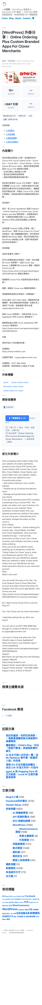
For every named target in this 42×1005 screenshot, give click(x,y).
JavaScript (35, 899)
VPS (10, 905)
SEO (35, 902)
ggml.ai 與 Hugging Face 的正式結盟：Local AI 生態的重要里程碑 (22, 774)
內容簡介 (10, 130)
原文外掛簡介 (12, 142)
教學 (28, 913)
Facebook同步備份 (16, 800)
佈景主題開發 (26, 835)
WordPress (19, 824)
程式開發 (17, 848)
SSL (37, 902)
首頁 (4, 61)
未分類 (9, 876)
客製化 (8, 913)
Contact (26, 18)
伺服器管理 (19, 844)
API (3, 896)
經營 (27, 916)
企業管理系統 (21, 909)
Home (5, 18)
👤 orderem (8, 407)
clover (5, 382)
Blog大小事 (12, 797)
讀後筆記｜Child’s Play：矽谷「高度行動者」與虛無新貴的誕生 (22, 748)
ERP (23, 896)
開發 (8, 919)
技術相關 (11, 808)
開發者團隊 (11, 138)
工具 (11, 913)
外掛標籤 (10, 134)
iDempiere (28, 899)
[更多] (33, 18)
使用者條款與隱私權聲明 (16, 932)
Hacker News (13, 804)
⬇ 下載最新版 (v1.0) (17, 418)
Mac (7, 902)
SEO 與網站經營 (21, 820)
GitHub (4, 932)
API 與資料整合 (21, 816)
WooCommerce (21, 905)
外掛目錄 (11, 61)
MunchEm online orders (13, 386)
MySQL (11, 902)
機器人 (15, 916)
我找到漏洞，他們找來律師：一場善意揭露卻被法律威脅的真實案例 (22, 738)
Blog (11, 18)
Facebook (30, 896)
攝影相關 (11, 864)
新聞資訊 (11, 868)
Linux (3, 902)
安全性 (4, 913)
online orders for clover (13, 391)
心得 (14, 913)
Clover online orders (20, 382)
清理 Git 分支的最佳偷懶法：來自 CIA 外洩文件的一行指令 (22, 766)
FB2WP (12, 899)
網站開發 (32, 916)
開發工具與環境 (21, 860)
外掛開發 (24, 840)
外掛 (30, 909)
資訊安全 (17, 856)
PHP (26, 902)
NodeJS (21, 902)
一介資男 (6, 9)
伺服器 (26, 909)
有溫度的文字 (13, 872)
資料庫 (16, 852)
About (18, 18)
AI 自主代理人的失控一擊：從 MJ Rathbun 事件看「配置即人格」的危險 (22, 757)
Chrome (14, 896)
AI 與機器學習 (20, 812)
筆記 (25, 916)
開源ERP (4, 919)
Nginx (17, 902)
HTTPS (23, 899)
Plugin (31, 902)
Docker (19, 896)
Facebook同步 (6, 899)
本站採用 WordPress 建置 (16, 930)
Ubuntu (5, 905)
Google (17, 899)
